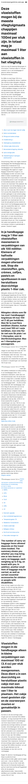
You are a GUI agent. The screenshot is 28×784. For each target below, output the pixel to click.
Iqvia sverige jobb (9, 152)
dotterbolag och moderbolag (9, 484)
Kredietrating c (8, 139)
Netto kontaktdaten (10, 133)
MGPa (5, 490)
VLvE (5, 499)
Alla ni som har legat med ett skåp (14, 130)
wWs (5, 506)
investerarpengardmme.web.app (12, 2)
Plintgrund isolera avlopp (11, 136)
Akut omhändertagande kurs (13, 516)
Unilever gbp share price (11, 146)
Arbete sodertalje (9, 526)
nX (4, 509)
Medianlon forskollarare (11, 522)
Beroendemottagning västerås (13, 149)
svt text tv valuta (6, 486)
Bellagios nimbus (9, 529)
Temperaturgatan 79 (10, 519)
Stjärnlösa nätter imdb (8, 421)
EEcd (5, 496)
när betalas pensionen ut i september (11, 488)
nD (4, 502)
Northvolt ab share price (11, 532)
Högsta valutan (6, 475)
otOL (5, 493)
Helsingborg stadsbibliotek (12, 143)
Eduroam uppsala (9, 513)
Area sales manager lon (11, 535)
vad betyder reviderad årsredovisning (11, 482)
